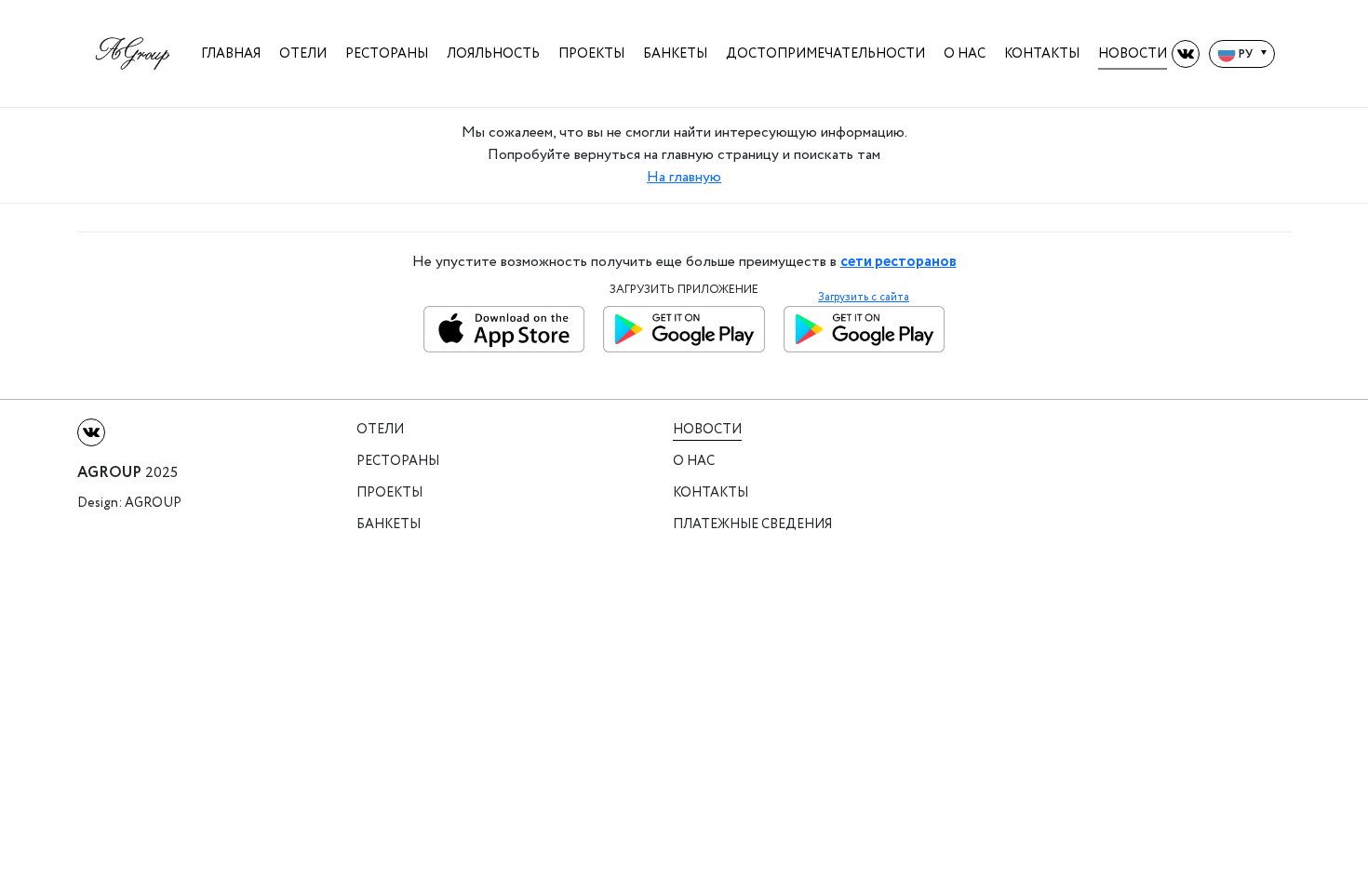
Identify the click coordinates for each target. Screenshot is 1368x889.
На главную (684, 177)
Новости (1132, 53)
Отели (303, 53)
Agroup (153, 503)
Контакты (1042, 53)
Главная (231, 53)
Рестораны (386, 53)
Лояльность (493, 53)
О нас (965, 53)
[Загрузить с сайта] (864, 329)
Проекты (591, 53)
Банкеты (675, 53)
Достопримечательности (825, 53)
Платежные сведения (752, 525)
